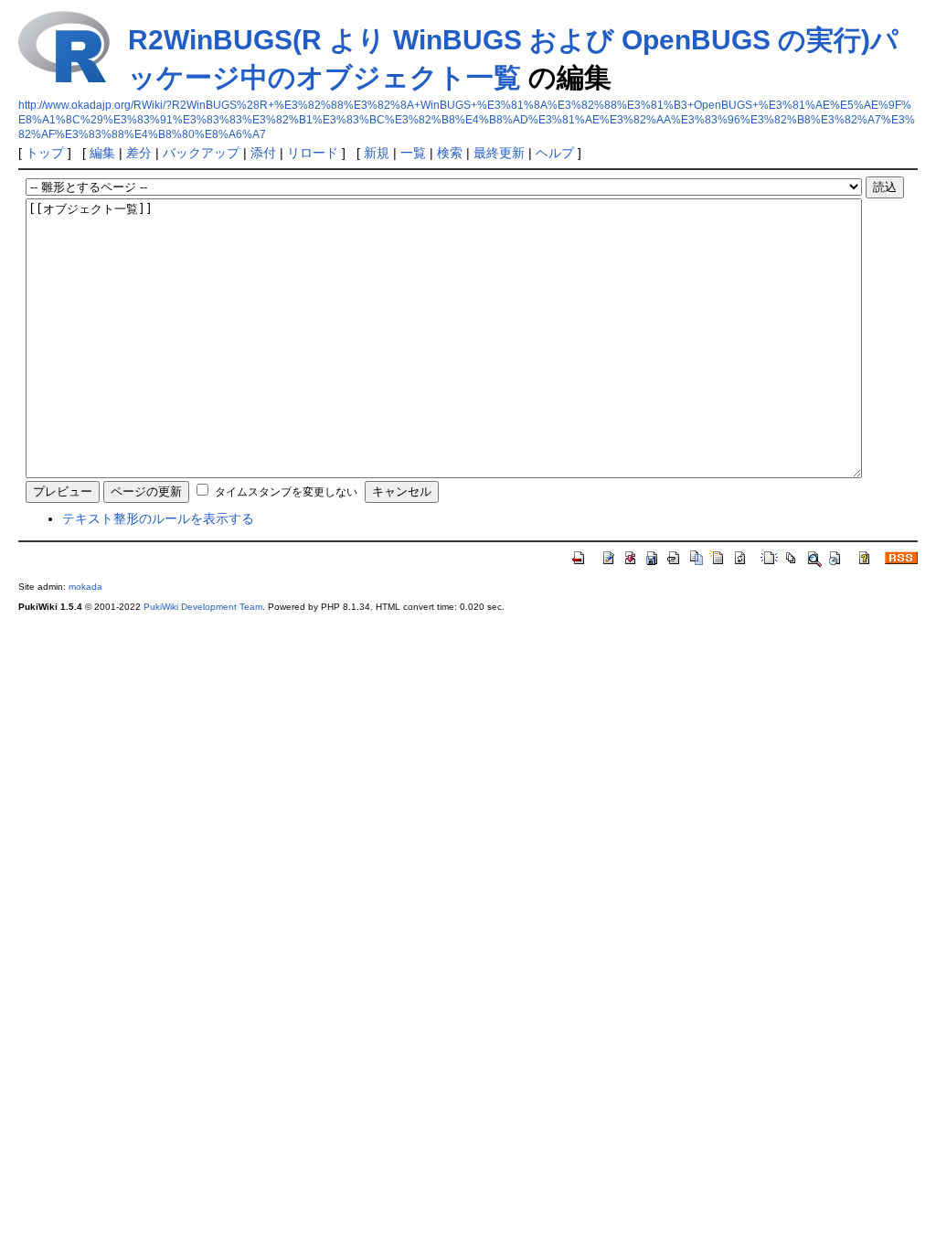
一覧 (413, 152)
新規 (376, 152)
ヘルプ (555, 152)
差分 (139, 152)
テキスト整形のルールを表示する (158, 518)
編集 (102, 152)
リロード (312, 152)
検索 (450, 152)
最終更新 (499, 152)
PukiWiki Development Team (203, 607)
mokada (85, 587)
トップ (45, 152)
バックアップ (201, 152)
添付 (263, 152)
